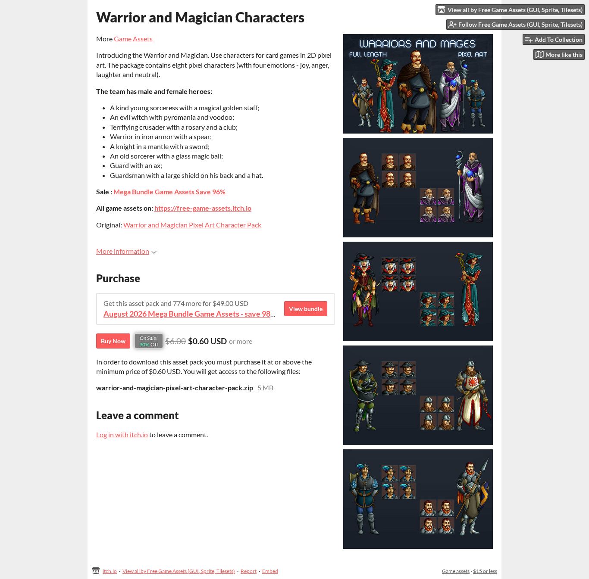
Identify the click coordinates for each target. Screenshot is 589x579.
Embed (270, 571)
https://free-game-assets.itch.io (202, 208)
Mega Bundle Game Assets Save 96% (169, 191)
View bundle (306, 308)
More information (122, 251)
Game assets (456, 571)
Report (249, 571)
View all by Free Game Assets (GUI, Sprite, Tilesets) (178, 571)
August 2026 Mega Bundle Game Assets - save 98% (189, 313)
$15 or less (485, 571)
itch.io (110, 571)
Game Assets (133, 38)
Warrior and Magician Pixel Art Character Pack (192, 225)
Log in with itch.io (122, 434)
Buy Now (113, 341)
